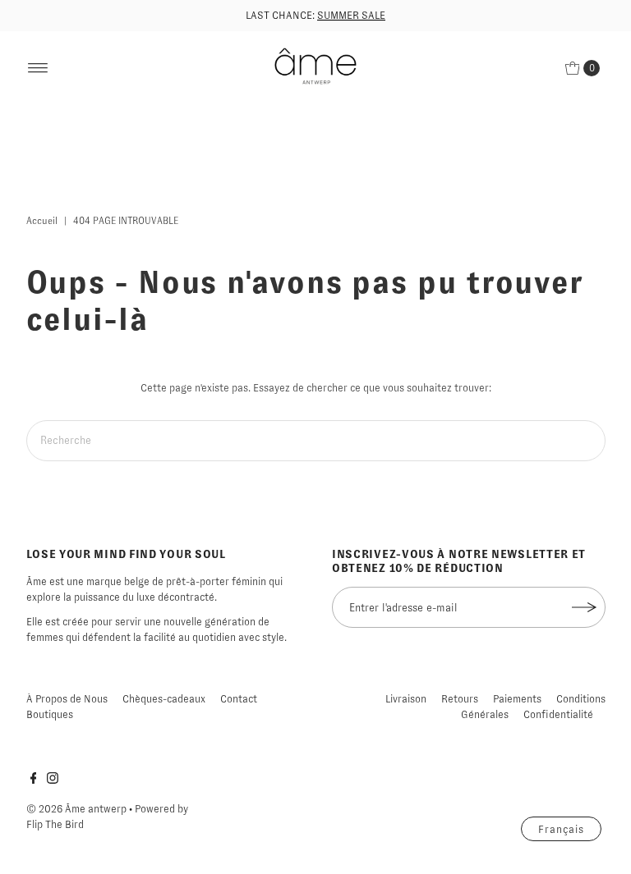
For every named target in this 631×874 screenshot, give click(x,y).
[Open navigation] (38, 68)
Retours (459, 699)
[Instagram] (52, 780)
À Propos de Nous (67, 699)
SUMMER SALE (351, 15)
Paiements (517, 699)
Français (561, 829)
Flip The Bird (55, 824)
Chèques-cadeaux (163, 699)
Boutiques (49, 714)
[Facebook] (33, 780)
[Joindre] (585, 607)
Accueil (42, 221)
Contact (238, 699)
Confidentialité (558, 714)
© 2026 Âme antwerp (76, 809)
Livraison (405, 699)
